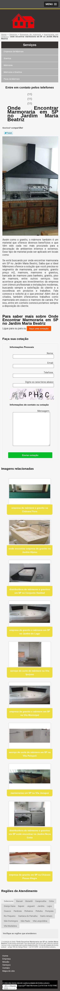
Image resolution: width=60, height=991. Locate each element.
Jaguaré (31, 906)
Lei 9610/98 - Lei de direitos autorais (42, 947)
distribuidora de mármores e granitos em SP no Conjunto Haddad (29, 591)
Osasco (7, 911)
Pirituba (39, 911)
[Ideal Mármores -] (30, 15)
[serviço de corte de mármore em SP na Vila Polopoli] (29, 736)
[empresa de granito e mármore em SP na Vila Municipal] (29, 695)
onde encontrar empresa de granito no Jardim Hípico (30, 550)
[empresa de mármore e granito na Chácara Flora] (29, 491)
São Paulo (25, 921)
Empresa (6, 959)
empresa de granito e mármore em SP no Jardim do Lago (29, 632)
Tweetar (8, 132)
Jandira (40, 906)
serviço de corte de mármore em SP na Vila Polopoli (30, 754)
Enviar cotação (30, 455)
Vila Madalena (10, 926)
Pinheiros (28, 911)
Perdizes (18, 911)
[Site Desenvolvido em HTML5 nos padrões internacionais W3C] (9, 988)
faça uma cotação (39, 328)
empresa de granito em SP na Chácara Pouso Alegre (29, 876)
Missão (5, 962)
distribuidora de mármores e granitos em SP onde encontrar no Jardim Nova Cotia (30, 834)
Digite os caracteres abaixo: (39, 382)
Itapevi (21, 906)
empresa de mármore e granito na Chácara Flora (30, 510)
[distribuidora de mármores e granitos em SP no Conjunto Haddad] (29, 573)
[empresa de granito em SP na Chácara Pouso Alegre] (29, 858)
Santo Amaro (46, 916)
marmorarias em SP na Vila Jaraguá (30, 793)
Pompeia (49, 911)
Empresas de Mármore (13, 51)
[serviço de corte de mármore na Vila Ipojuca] (29, 654)
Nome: (50, 353)
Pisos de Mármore (12, 79)
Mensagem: (43, 411)
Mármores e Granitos (13, 72)
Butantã (28, 901)
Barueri (19, 901)
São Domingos (11, 921)
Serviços (29, 45)
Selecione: (9, 901)
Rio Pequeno (10, 916)
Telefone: (49, 372)
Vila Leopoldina (40, 921)
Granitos (7, 58)
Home (5, 956)
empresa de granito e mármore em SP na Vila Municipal (29, 713)
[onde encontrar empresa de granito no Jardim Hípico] (29, 532)
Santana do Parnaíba (27, 916)
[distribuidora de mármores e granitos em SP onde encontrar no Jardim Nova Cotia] (29, 814)
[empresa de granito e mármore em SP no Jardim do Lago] (29, 613)
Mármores (8, 65)
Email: (50, 363)
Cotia (51, 901)
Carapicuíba (40, 901)
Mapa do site (8, 971)
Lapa (49, 906)
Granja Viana (9, 906)
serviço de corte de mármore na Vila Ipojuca (29, 673)
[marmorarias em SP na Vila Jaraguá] (29, 776)
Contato (6, 968)
